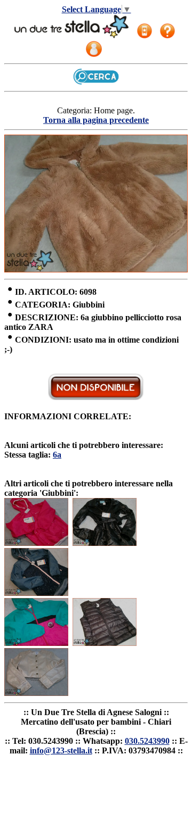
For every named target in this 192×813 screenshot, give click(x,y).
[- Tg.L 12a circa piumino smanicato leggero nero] (105, 643)
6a (57, 454)
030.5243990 (147, 740)
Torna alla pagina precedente (96, 120)
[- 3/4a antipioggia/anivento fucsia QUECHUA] (36, 542)
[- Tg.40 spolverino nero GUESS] (105, 542)
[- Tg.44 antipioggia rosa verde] (36, 643)
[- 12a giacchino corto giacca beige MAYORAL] (36, 693)
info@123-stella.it (61, 750)
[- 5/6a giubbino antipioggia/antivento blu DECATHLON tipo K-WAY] (36, 593)
